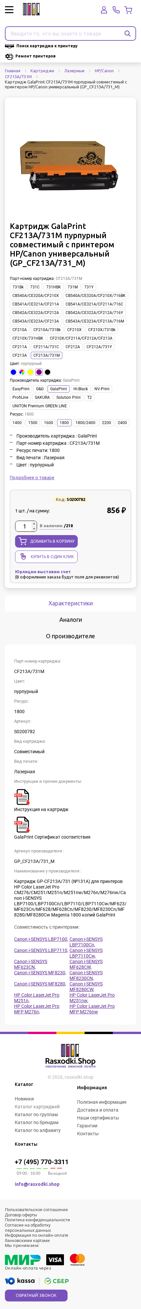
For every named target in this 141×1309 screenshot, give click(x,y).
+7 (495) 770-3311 (42, 1162)
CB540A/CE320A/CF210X (35, 295)
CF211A (19, 347)
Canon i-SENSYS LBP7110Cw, (86, 953)
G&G (40, 389)
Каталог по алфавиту (38, 1130)
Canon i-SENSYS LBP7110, (41, 950)
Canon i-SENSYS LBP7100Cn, (86, 942)
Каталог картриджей (37, 1106)
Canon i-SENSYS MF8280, (40, 983)
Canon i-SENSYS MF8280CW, (86, 986)
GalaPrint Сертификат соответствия (52, 837)
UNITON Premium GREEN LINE (39, 406)
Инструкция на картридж (41, 809)
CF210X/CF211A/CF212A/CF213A (81, 338)
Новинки (24, 1098)
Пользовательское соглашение (36, 1209)
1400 (17, 422)
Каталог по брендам (36, 1122)
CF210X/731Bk (101, 329)
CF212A (73, 347)
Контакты (88, 1133)
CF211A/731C (46, 347)
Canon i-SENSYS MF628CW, (86, 964)
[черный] (47, 372)
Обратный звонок (36, 1295)
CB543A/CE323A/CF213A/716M (95, 321)
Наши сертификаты (98, 1117)
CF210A (19, 329)
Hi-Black (80, 389)
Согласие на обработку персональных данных (28, 1228)
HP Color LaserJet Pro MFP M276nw (92, 1009)
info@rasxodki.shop (37, 1184)
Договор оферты (21, 1214)
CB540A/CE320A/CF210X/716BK (96, 295)
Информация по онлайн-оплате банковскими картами (36, 1238)
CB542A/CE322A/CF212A (35, 312)
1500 (32, 422)
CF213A (19, 355)
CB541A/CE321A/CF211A (35, 304)
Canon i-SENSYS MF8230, (40, 972)
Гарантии (87, 1125)
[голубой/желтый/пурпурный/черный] (22, 372)
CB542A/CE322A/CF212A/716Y (94, 312)
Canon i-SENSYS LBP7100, (41, 939)
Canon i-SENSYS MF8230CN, (86, 975)
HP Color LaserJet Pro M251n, (36, 997)
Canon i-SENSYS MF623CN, (30, 964)
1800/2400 (85, 422)
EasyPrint (21, 389)
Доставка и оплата (97, 1110)
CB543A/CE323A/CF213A (35, 321)
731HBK (53, 287)
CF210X (74, 329)
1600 (48, 422)
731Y (88, 287)
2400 (122, 422)
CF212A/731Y (99, 347)
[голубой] (13, 372)
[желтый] (30, 372)
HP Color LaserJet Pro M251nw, (92, 997)
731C (35, 287)
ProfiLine (20, 397)
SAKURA (42, 397)
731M (73, 287)
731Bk (18, 287)
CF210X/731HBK (27, 338)
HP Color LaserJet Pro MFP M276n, (36, 1009)
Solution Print (68, 397)
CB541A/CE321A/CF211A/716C (94, 304)
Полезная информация (102, 1102)
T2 (89, 397)
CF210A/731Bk (47, 329)
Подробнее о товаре (32, 477)
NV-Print (102, 389)
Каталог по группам (36, 1114)
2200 (106, 422)
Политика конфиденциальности (37, 1219)
